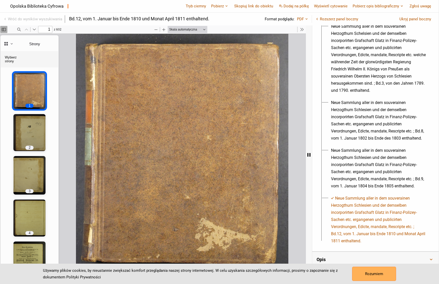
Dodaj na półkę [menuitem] (296, 6)
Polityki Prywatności (83, 277)
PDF (300, 19)
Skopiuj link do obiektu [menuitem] (253, 6)
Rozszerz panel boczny (339, 19)
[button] (375, 259)
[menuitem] (378, 58)
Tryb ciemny (196, 6)
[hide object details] (309, 154)
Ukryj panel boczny (415, 19)
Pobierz (217, 6)
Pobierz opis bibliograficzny (376, 6)
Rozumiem (374, 274)
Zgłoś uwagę (420, 6)
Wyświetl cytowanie (331, 6)
